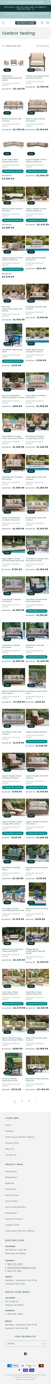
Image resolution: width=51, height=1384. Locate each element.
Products (9, 1131)
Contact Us (10, 1155)
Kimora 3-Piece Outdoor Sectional (12, 210)
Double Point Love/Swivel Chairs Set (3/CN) (12, 950)
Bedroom (9, 1183)
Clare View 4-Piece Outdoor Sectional (10, 993)
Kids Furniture (11, 1195)
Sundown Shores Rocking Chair (37, 909)
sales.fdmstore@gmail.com (21, 1267)
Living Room (11, 1171)
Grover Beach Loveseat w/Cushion (36, 397)
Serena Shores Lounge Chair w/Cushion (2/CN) (12, 1039)
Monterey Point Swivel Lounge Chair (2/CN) (35, 437)
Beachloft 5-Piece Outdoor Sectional (37, 1080)
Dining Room (11, 1177)
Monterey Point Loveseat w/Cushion (12, 478)
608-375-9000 (15, 1264)
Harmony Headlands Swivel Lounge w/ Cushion (13, 397)
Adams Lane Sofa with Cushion (12, 120)
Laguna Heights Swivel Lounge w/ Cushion (12, 777)
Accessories (11, 1213)
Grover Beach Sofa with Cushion (36, 519)
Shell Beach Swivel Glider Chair (37, 869)
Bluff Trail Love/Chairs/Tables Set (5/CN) (12, 309)
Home (8, 1125)
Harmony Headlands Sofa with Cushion (13, 692)
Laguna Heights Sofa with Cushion (37, 777)
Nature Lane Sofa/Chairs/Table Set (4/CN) (12, 78)
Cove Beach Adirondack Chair (36, 692)
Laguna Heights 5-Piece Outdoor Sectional (36, 161)
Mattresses (10, 1189)
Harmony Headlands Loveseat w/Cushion (11, 519)
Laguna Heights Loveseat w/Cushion (37, 823)
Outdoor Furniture (14, 1219)
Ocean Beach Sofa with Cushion (36, 478)
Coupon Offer (12, 1143)
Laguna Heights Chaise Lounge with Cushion (12, 823)
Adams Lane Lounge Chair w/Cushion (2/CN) (37, 77)
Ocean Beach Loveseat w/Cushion (36, 259)
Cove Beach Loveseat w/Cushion (11, 600)
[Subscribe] (43, 1344)
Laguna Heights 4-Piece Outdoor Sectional (36, 210)
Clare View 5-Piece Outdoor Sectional (10, 161)
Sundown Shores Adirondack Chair (10, 1080)
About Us (9, 1149)
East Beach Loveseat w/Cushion (11, 646)
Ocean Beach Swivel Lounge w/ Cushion (35, 351)
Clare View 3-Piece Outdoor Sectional (34, 993)
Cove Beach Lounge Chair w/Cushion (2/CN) (37, 560)
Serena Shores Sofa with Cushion (36, 1039)
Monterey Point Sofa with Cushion (36, 308)
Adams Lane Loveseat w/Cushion (35, 120)
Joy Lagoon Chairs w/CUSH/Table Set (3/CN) (13, 909)
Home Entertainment (15, 1207)
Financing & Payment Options (20, 1137)
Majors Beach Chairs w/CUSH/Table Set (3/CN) (13, 560)
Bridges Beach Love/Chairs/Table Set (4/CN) (35, 951)
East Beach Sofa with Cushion (35, 646)
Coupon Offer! (12, 1224)
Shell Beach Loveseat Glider (11, 869)
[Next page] (36, 1101)
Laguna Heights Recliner (36, 732)
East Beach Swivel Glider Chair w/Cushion (36, 600)
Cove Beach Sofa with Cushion (11, 733)
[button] (3, 23)
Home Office (11, 1201)
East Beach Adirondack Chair (12, 351)
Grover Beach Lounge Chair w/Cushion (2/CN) (12, 437)
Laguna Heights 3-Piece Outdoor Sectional (12, 259)
